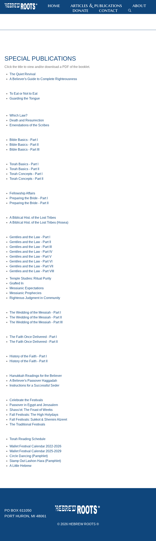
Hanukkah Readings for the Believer (36, 375)
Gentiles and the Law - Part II (30, 242)
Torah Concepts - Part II (26, 178)
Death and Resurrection (27, 120)
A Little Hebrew (20, 465)
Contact (108, 10)
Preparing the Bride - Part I (29, 198)
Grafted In (17, 283)
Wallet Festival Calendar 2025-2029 (35, 451)
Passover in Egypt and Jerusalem (34, 405)
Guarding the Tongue (25, 98)
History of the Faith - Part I (28, 356)
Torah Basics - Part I (24, 164)
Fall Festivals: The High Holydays (34, 414)
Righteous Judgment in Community (35, 298)
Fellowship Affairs (22, 193)
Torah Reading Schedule (28, 439)
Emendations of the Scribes (29, 125)
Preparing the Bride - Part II (29, 203)
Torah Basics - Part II (24, 169)
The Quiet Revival (23, 74)
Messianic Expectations (27, 288)
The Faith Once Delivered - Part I (33, 337)
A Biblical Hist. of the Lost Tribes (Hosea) (39, 222)
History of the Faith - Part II (29, 361)
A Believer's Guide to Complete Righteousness (43, 79)
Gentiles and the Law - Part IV (31, 251)
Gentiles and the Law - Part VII (31, 266)
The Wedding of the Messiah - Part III (36, 322)
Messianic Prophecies (25, 293)
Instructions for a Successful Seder (34, 385)
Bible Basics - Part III (24, 149)
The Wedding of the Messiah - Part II (36, 317)
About (139, 5)
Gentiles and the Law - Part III (31, 247)
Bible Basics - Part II (24, 144)
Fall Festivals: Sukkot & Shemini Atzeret (38, 419)
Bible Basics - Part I (24, 139)
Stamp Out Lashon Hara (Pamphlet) (35, 461)
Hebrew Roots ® (84, 524)
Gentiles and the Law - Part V (31, 256)
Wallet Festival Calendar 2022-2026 (35, 446)
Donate (80, 10)
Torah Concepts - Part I (26, 174)
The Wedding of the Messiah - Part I (35, 312)
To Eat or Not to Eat (23, 93)
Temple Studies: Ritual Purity (30, 278)
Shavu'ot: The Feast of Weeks (31, 409)
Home (54, 5)
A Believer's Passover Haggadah (33, 380)
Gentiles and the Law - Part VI (31, 261)
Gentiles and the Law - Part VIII (32, 271)
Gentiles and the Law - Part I (30, 237)
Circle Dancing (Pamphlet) (29, 456)
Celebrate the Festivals (26, 400)
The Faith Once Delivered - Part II (34, 341)
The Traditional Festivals (27, 424)
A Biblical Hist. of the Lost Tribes (33, 217)
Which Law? (18, 115)
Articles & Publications (96, 5)
